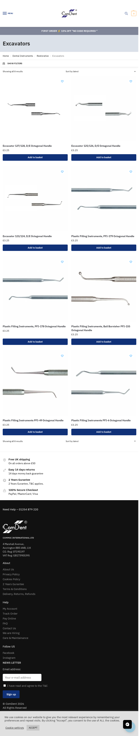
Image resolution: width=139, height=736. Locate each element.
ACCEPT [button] (33, 727)
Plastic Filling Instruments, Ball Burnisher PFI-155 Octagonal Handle (100, 328)
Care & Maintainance (15, 638)
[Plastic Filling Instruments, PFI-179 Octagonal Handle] (103, 198)
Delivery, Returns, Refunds (19, 594)
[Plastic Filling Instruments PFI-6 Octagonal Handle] (103, 383)
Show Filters (14, 63)
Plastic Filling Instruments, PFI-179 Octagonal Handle (102, 236)
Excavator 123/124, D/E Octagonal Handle (27, 236)
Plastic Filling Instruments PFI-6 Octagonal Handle (101, 420)
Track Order (10, 613)
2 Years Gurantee (13, 584)
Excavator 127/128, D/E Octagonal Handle (27, 145)
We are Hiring (11, 633)
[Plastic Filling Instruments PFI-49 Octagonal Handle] (35, 383)
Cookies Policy (11, 579)
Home (6, 55)
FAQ (5, 623)
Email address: (12, 669)
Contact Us (9, 628)
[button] (133, 13)
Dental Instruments (22, 55)
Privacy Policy (11, 574)
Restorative (43, 55)
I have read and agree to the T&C (27, 685)
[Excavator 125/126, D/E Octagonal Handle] (103, 108)
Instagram (9, 657)
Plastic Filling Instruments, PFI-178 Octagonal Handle (34, 326)
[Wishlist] (62, 81)
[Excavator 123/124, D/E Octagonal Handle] (35, 198)
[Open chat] (127, 724)
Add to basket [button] (35, 157)
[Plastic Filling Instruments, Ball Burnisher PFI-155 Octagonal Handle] (103, 289)
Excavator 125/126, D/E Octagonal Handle (95, 145)
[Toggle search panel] (126, 13)
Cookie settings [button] (14, 727)
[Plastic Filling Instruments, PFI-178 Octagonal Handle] (35, 289)
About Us (8, 569)
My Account (10, 608)
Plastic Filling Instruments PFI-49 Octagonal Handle (33, 420)
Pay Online (9, 618)
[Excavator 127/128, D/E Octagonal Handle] (35, 108)
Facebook (8, 653)
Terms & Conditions (15, 589)
